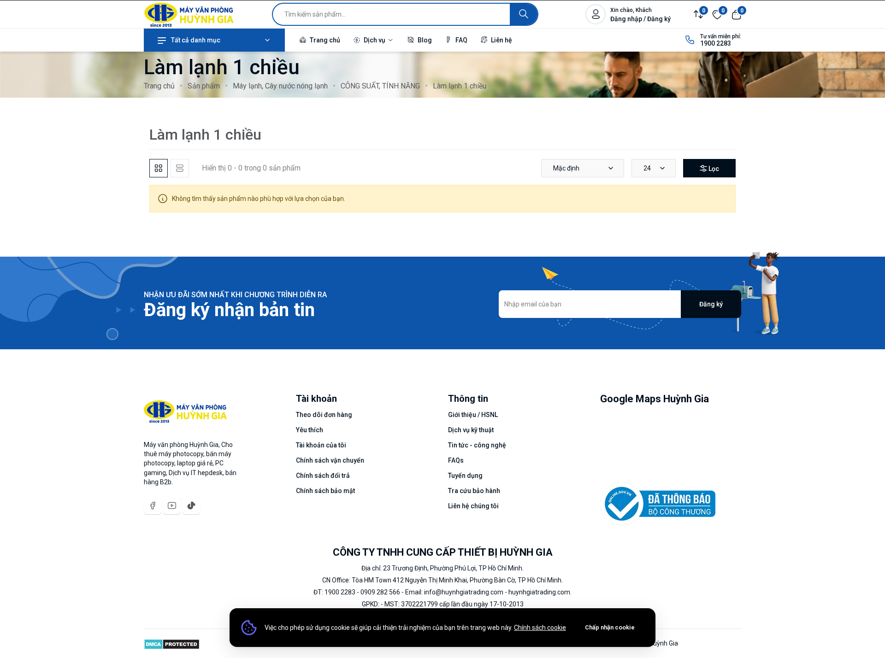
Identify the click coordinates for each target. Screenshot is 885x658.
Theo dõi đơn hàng (324, 414)
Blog (424, 40)
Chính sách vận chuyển (330, 460)
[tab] (158, 168)
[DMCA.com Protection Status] (172, 643)
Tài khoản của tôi (321, 445)
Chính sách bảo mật (325, 490)
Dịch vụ (374, 40)
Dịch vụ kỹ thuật (471, 430)
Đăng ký (711, 304)
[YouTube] (172, 505)
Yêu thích (309, 430)
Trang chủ (324, 40)
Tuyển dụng (465, 475)
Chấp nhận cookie (610, 627)
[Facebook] (152, 505)
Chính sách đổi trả (323, 475)
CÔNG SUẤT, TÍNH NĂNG (380, 86)
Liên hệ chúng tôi (473, 506)
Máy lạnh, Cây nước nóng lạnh (280, 86)
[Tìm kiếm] (523, 14)
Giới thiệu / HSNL (473, 414)
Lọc (713, 168)
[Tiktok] (191, 505)
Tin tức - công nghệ (477, 445)
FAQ (460, 40)
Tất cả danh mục (195, 40)
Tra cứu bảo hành (474, 490)
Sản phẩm (204, 86)
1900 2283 (715, 43)
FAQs (456, 460)
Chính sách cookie (540, 627)
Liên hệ (501, 40)
